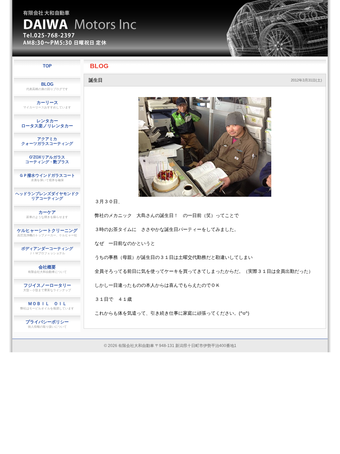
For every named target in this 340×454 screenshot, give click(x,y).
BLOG (99, 65)
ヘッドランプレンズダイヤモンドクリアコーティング (47, 196)
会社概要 (47, 269)
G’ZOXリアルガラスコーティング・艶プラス (47, 159)
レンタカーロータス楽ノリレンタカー (47, 123)
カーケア (47, 214)
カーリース (47, 104)
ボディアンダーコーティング (47, 250)
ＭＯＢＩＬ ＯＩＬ (47, 305)
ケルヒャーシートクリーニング (47, 232)
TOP (47, 65)
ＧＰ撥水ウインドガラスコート (47, 177)
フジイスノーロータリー (47, 287)
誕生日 (96, 80)
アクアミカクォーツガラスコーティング (47, 141)
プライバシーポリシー (47, 323)
